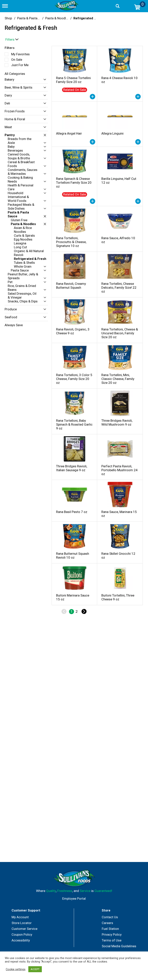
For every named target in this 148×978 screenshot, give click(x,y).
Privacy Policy (112, 934)
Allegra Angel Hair (69, 133)
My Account (20, 917)
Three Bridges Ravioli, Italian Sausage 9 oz (71, 468)
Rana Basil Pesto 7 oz (71, 512)
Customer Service (24, 929)
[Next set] (84, 611)
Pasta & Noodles (57, 18)
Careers (107, 923)
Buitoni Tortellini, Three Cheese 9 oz (117, 597)
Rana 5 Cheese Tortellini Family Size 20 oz (73, 80)
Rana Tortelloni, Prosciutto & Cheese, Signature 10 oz (71, 242)
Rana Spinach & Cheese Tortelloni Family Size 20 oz (74, 182)
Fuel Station (110, 929)
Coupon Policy (22, 934)
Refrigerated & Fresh (89, 18)
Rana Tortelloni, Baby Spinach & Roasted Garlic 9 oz (74, 424)
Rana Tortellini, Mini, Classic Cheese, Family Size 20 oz (117, 379)
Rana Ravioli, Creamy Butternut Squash (71, 285)
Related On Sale (74, 90)
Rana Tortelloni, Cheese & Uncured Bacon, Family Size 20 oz (119, 333)
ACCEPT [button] (35, 969)
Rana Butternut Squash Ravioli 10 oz (72, 555)
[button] (44, 79)
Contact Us (110, 917)
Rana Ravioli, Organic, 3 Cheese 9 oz (72, 331)
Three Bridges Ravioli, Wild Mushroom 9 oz (116, 422)
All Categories (15, 74)
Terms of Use (111, 940)
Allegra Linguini (112, 133)
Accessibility (21, 940)
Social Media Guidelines (119, 946)
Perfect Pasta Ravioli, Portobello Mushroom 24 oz (119, 470)
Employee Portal (74, 898)
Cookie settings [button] (15, 969)
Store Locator (22, 923)
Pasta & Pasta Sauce (32, 18)
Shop (8, 18)
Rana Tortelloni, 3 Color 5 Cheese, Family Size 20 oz (74, 379)
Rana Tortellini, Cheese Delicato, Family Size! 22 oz (118, 287)
